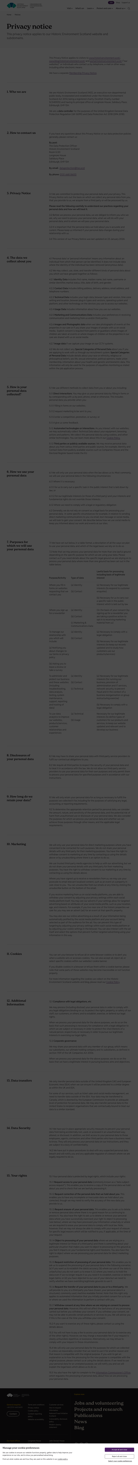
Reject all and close (119, 1456)
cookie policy (63, 1459)
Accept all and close (119, 1450)
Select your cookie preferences (120, 1461)
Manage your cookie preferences (21, 1448)
